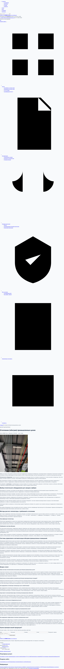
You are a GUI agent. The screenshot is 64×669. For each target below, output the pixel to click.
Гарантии (6, 6)
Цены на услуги (7, 661)
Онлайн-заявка (3, 21)
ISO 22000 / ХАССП (8, 294)
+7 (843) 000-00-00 (4, 17)
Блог (3, 9)
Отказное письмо (7, 159)
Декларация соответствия (9, 89)
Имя (1, 632)
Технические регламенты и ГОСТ (36, 666)
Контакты (4, 11)
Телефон (26, 632)
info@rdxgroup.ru (11, 17)
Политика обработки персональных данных (8, 666)
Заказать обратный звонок (5, 651)
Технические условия (8, 157)
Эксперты (6, 3)
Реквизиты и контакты (54, 666)
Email (38, 632)
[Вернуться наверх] (0, 637)
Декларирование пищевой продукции (11, 226)
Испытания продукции (8, 227)
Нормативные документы (15, 661)
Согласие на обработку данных (23, 666)
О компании (6, 2)
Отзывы (5, 5)
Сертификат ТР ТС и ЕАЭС (26, 656)
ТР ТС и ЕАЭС (7, 90)
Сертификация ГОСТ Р (8, 91)
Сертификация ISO (7, 293)
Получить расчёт (12, 635)
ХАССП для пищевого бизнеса (46, 656)
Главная (1, 425)
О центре (4, 1)
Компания (13, 632)
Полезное (4, 10)
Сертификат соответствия (9, 87)
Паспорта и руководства (9, 158)
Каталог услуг (22, 661)
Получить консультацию (34, 668)
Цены (3, 7)
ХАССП (5, 225)
